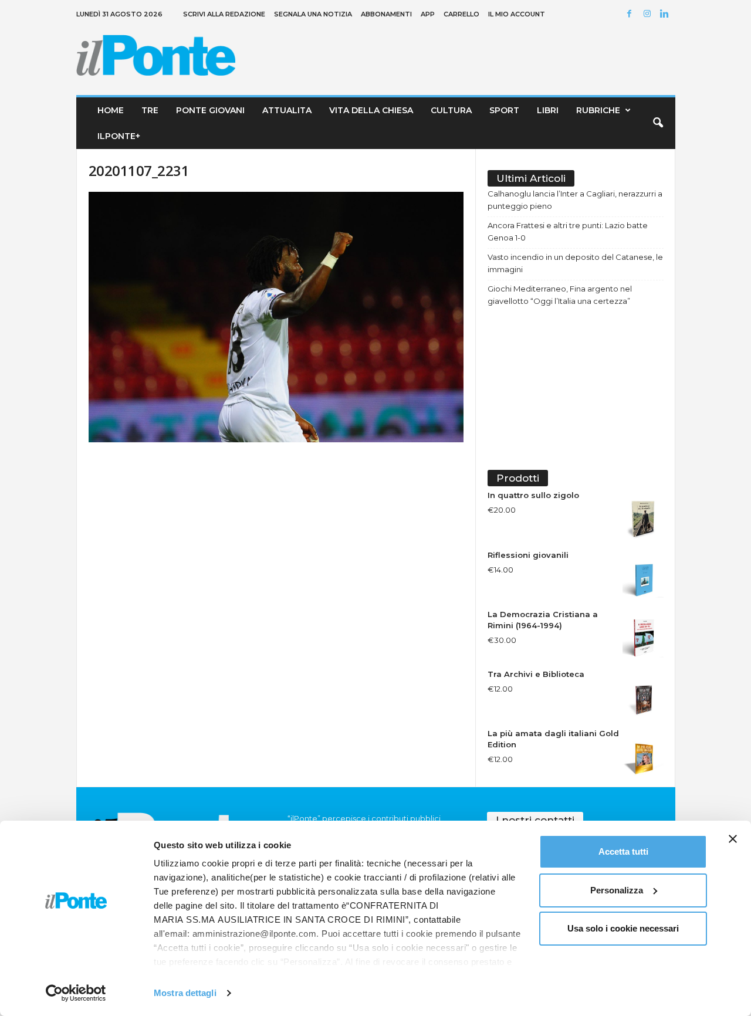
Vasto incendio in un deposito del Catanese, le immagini (575, 263)
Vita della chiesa (371, 110)
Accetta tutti (623, 851)
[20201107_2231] (276, 317)
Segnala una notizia (313, 14)
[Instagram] (649, 14)
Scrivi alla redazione (224, 14)
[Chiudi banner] (733, 839)
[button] (658, 123)
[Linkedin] (666, 14)
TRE (149, 110)
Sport (504, 110)
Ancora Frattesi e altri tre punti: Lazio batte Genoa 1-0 (568, 231)
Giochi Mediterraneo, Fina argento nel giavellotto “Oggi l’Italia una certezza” (560, 295)
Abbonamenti (386, 14)
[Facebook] (631, 14)
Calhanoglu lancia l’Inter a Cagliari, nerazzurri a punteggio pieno (575, 200)
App (428, 14)
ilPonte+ (118, 136)
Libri (548, 110)
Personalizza (616, 890)
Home (110, 110)
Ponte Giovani (210, 110)
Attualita (287, 110)
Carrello (461, 14)
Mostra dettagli (185, 993)
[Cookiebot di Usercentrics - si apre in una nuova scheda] (76, 993)
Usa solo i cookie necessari (623, 928)
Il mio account (516, 14)
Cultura (451, 110)
